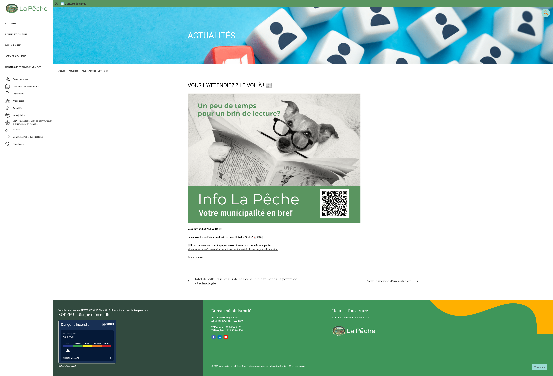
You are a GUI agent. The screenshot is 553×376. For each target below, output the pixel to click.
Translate (539, 367)
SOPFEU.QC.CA (67, 365)
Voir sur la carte (71, 358)
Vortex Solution (280, 366)
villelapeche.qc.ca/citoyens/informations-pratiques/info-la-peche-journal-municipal (233, 249)
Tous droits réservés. (251, 366)
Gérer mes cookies (297, 366)
